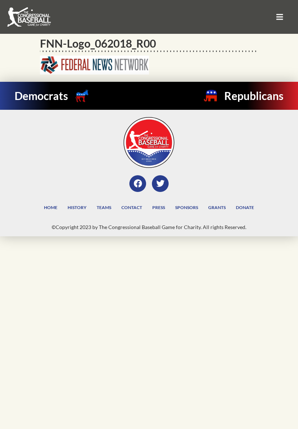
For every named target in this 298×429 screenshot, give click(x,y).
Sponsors (186, 207)
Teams (104, 207)
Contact (131, 207)
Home (50, 207)
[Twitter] (160, 183)
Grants (217, 207)
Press (158, 207)
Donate (245, 207)
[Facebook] (137, 183)
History (77, 207)
